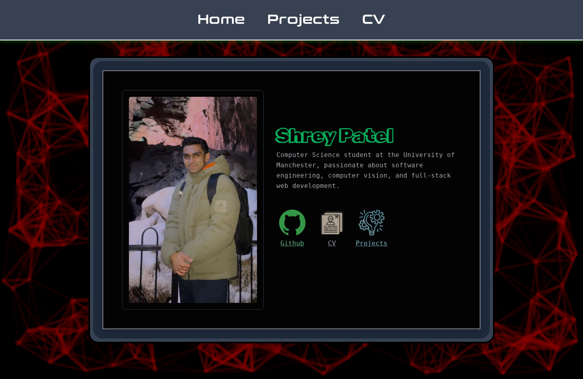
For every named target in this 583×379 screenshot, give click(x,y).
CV (374, 19)
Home (221, 19)
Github (292, 243)
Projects (303, 19)
